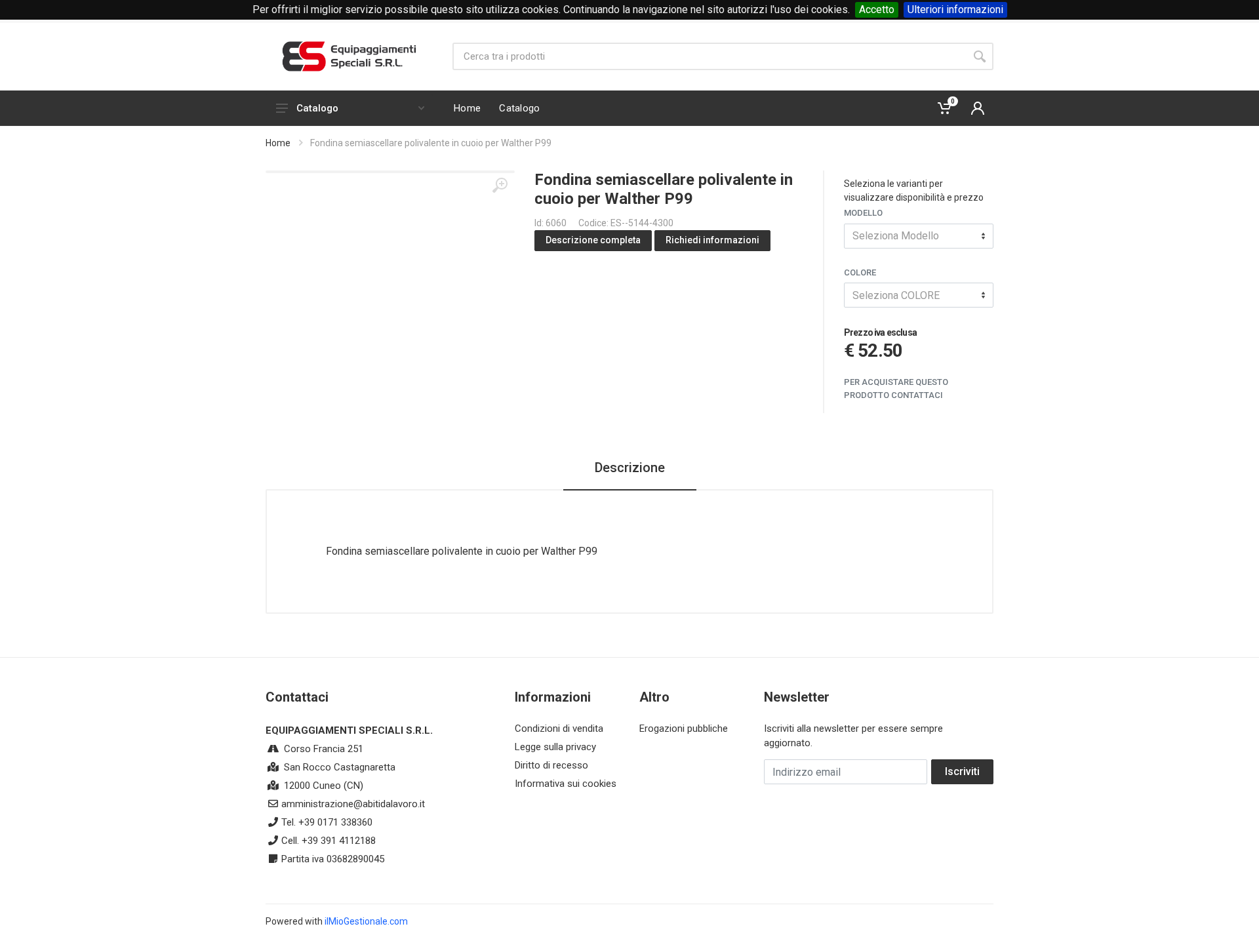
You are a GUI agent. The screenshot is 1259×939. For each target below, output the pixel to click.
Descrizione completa (593, 240)
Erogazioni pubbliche (683, 728)
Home (278, 143)
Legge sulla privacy (555, 747)
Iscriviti (962, 771)
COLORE (860, 272)
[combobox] (918, 236)
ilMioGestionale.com (366, 921)
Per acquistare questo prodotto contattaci (896, 388)
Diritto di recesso (551, 765)
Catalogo (317, 108)
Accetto (876, 9)
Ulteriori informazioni (955, 9)
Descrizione (630, 467)
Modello (863, 213)
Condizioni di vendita (559, 728)
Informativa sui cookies (565, 783)
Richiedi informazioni (712, 240)
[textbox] (919, 236)
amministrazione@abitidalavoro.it (353, 804)
